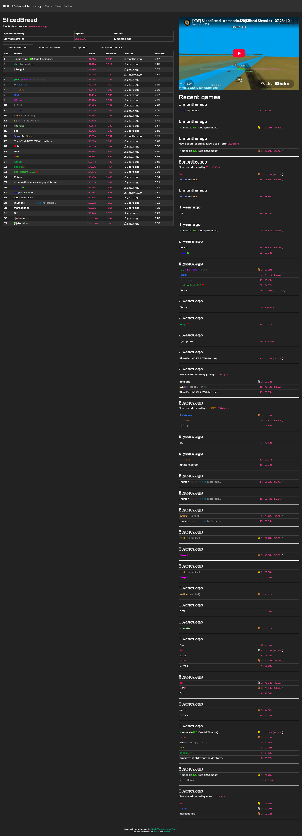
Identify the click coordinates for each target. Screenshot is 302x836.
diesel (167, 832)
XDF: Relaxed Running (22, 6)
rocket (156, 832)
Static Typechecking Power (164, 829)
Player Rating (63, 6)
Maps (48, 6)
